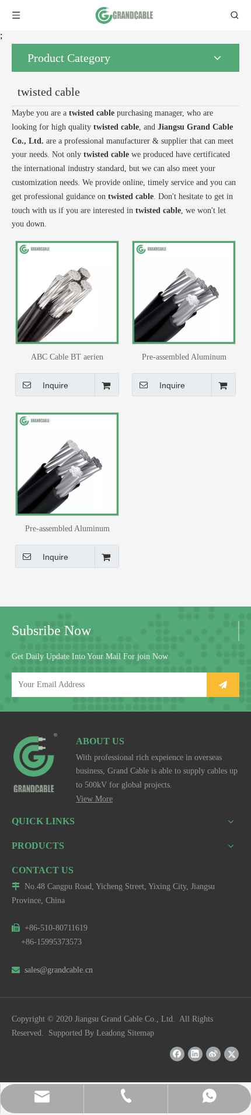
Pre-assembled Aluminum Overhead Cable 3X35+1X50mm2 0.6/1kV (184, 357)
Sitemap (140, 1033)
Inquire (55, 385)
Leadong (110, 1033)
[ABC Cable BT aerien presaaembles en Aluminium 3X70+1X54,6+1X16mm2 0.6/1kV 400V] (67, 291)
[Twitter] (231, 1054)
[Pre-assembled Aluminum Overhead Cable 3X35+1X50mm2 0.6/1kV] (184, 291)
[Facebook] (177, 1054)
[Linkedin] (195, 1054)
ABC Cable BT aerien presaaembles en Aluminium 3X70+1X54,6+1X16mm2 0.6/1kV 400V (67, 357)
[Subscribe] (223, 685)
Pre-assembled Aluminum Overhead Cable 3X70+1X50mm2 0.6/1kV (67, 528)
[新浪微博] (213, 1054)
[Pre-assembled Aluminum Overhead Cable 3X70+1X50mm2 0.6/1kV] (67, 463)
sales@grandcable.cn (52, 970)
